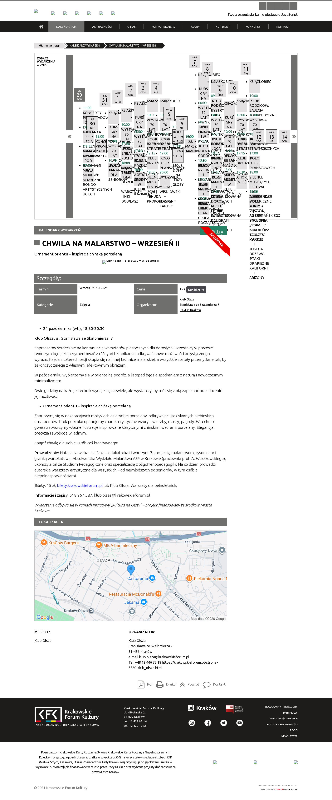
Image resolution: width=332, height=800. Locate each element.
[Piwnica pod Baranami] (101, 13)
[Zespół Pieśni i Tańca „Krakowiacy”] (113, 13)
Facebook (207, 723)
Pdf (144, 683)
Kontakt (213, 683)
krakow (202, 709)
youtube (239, 723)
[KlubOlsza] (65, 13)
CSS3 (224, 787)
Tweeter (223, 723)
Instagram (191, 723)
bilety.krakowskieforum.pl (80, 485)
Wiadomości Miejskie (284, 718)
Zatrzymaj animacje (262, 6)
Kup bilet (194, 290)
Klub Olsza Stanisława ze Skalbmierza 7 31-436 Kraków (199, 305)
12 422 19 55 (138, 725)
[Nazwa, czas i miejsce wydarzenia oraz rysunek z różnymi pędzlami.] (130, 262)
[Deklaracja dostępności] (278, 6)
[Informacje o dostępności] (270, 6)
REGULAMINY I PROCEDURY (281, 706)
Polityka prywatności (282, 724)
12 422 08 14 (138, 721)
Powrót (188, 683)
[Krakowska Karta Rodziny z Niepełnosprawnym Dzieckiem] (255, 762)
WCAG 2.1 (238, 786)
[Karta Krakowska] (295, 762)
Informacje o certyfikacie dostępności (170, 787)
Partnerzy (290, 712)
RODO (294, 730)
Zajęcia (85, 304)
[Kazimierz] (77, 13)
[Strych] (89, 13)
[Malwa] (53, 13)
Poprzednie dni (69, 136)
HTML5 (217, 787)
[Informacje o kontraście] (293, 6)
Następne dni (294, 136)
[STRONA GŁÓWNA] (41, 26)
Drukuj (165, 683)
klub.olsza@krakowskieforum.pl (164, 657)
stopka (68, 716)
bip (235, 710)
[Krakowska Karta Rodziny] (215, 762)
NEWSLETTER (289, 736)
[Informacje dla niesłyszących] (286, 6)
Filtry (217, 231)
